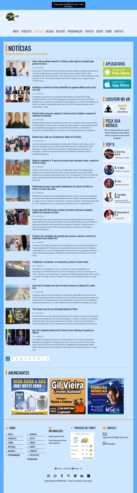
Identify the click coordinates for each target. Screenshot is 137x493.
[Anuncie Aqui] (105, 391)
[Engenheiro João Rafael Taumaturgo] (29, 391)
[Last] (47, 358)
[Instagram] (48, 476)
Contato (118, 31)
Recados (60, 31)
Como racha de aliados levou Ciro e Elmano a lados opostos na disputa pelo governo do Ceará (63, 62)
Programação (75, 31)
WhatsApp (110, 444)
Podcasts (26, 31)
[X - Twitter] (68, 476)
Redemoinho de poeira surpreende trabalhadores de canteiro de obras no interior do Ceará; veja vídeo (62, 187)
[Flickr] (88, 476)
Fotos (32, 438)
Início (16, 31)
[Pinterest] (75, 476)
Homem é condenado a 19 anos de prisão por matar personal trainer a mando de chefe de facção (65, 161)
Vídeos (32, 442)
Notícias (38, 31)
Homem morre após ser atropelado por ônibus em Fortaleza (56, 137)
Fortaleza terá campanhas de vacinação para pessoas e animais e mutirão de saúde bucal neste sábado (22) (63, 237)
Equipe (99, 31)
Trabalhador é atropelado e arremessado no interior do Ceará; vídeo (60, 262)
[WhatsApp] (55, 476)
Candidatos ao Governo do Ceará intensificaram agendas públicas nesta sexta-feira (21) (64, 88)
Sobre (109, 31)
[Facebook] (62, 476)
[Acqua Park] (67, 391)
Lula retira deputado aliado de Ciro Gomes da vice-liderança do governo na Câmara (63, 331)
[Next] (43, 358)
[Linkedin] (82, 476)
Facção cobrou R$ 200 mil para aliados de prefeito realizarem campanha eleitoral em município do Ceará (62, 211)
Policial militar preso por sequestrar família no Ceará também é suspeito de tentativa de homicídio (64, 114)
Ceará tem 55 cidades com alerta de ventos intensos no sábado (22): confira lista (63, 286)
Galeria (50, 31)
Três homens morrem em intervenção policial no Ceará (54, 309)
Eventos (89, 31)
